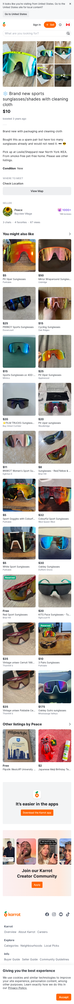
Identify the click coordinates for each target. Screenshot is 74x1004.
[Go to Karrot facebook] (47, 914)
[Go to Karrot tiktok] (68, 914)
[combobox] (34, 33)
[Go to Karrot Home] (12, 914)
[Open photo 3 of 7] (63, 52)
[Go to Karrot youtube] (61, 914)
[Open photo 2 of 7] (45, 52)
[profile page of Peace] (7, 211)
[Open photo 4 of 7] (45, 75)
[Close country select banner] (70, 3)
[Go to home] (4, 24)
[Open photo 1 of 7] (19, 64)
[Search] (68, 33)
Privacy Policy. (17, 988)
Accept (63, 997)
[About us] (60, 25)
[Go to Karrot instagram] (54, 914)
